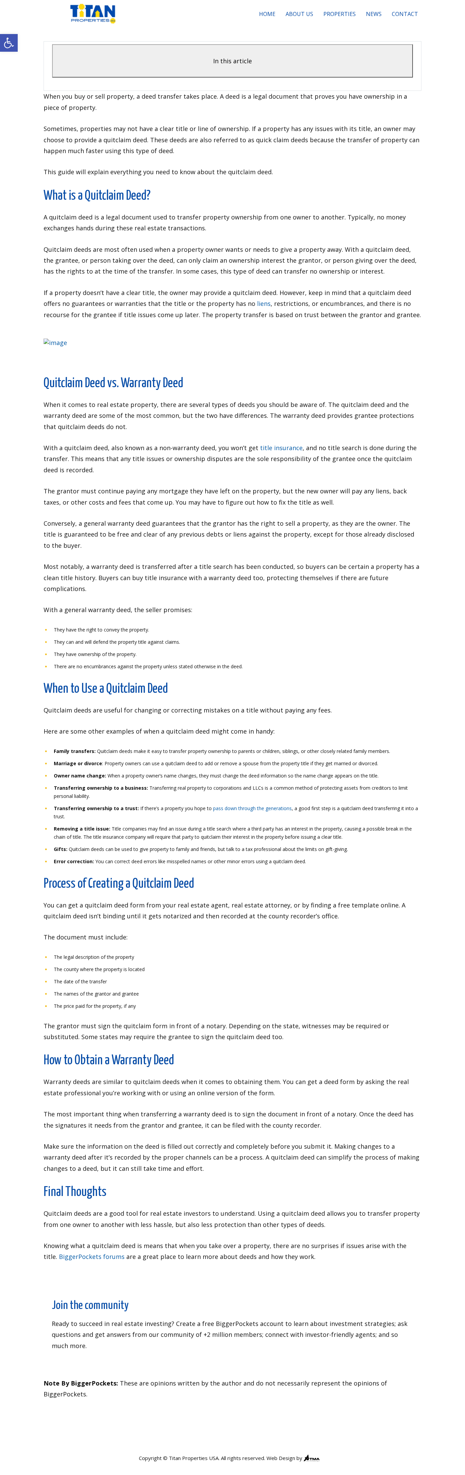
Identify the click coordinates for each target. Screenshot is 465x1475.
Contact (405, 14)
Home (267, 14)
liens (264, 303)
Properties (339, 14)
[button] (9, 43)
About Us (299, 14)
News (374, 14)
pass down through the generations (252, 808)
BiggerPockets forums (92, 1256)
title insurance (281, 448)
